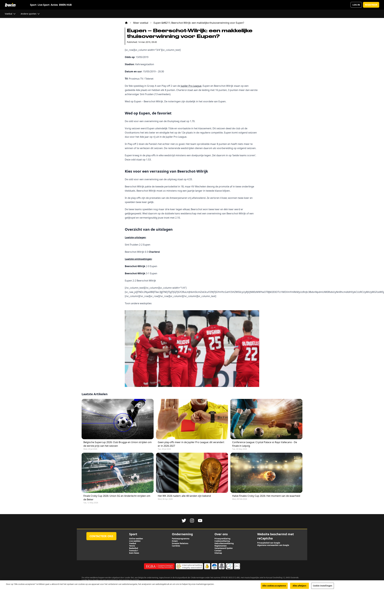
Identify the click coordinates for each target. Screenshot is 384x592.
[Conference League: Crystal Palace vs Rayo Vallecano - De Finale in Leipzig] (266, 419)
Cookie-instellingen (322, 585)
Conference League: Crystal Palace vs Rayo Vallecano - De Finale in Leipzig (264, 444)
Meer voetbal (140, 22)
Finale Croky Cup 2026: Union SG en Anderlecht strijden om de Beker (116, 497)
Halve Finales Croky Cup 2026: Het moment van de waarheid (266, 495)
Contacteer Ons (101, 536)
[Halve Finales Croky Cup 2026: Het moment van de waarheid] (266, 473)
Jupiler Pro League (191, 85)
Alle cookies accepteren (274, 585)
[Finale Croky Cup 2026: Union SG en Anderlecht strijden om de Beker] (118, 473)
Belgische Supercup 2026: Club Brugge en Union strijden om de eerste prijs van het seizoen (117, 444)
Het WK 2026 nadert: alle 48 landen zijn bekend (184, 495)
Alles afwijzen (299, 585)
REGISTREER (371, 4)
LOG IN (356, 4)
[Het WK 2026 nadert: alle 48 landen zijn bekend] (192, 473)
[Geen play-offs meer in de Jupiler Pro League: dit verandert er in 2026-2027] (192, 419)
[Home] (126, 22)
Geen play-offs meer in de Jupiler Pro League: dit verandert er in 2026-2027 (191, 444)
